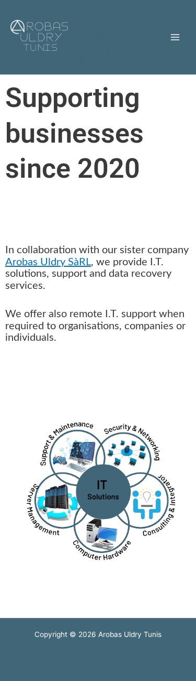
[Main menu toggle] (175, 37)
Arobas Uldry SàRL (48, 262)
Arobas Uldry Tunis (104, 37)
